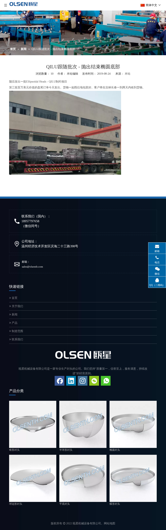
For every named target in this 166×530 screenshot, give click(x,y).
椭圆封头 (115, 449)
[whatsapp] (106, 381)
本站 (127, 73)
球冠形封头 (15, 503)
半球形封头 (65, 449)
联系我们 (17, 339)
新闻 (14, 314)
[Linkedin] (71, 381)
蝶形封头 (115, 503)
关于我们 (17, 306)
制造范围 (17, 331)
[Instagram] (82, 381)
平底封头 (64, 503)
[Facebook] (59, 381)
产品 (14, 322)
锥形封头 (14, 449)
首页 (14, 297)
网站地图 (109, 523)
